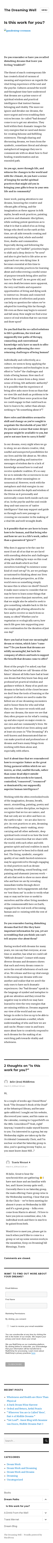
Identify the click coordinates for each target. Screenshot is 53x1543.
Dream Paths (11, 1499)
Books (7, 1492)
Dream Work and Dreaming (22, 1468)
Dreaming (12, 1475)
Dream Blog (10, 1526)
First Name (10, 1299)
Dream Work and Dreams (20, 1472)
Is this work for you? (18, 1506)
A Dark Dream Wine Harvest (22, 1404)
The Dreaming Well (20, 10)
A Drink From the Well (16, 1513)
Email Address (11, 1288)
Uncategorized (15, 1479)
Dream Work (14, 1464)
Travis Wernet (11, 1519)
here (33, 1353)
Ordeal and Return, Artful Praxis (24, 1408)
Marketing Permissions (15, 1313)
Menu (44, 10)
